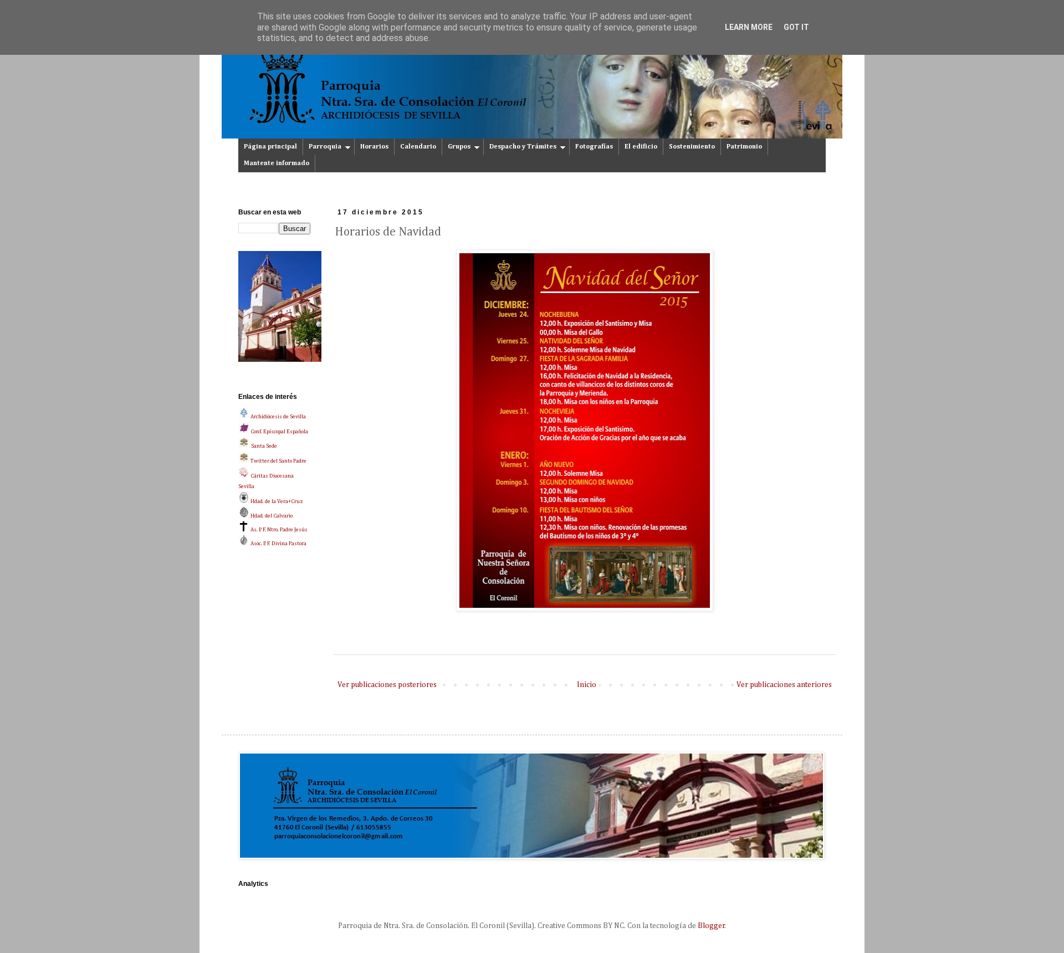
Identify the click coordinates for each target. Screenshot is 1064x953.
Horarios (374, 147)
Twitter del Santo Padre (278, 461)
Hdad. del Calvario (271, 516)
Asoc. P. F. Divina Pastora (277, 543)
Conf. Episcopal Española (278, 431)
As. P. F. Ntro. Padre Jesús (278, 529)
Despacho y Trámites (522, 147)
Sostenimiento (692, 147)
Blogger (711, 926)
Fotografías (594, 147)
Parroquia (325, 147)
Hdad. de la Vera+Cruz (276, 501)
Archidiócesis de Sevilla (277, 416)
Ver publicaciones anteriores (784, 685)
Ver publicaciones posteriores (387, 685)
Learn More (749, 27)
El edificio (641, 147)
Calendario (418, 147)
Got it (796, 27)
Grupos (459, 147)
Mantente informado (276, 163)
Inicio (586, 685)
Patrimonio (744, 147)
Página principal (270, 147)
